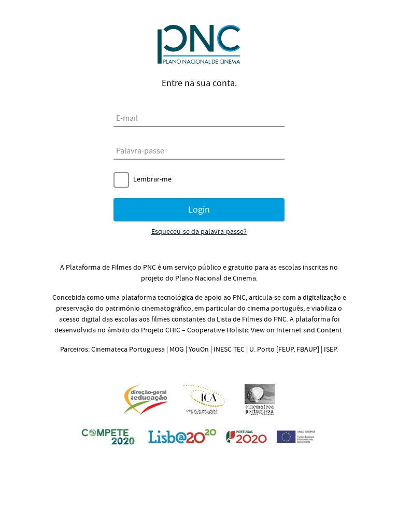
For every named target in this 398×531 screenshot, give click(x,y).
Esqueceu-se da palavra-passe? (199, 231)
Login (199, 210)
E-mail (127, 118)
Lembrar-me (152, 179)
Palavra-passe (140, 151)
